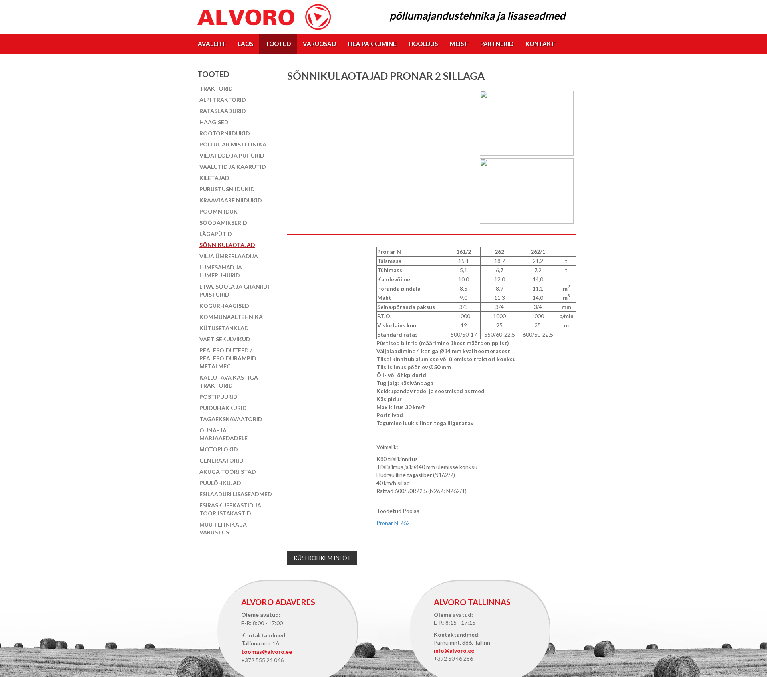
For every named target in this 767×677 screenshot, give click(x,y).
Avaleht (212, 43)
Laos (245, 43)
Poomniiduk (218, 211)
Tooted (278, 43)
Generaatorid (221, 460)
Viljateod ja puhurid (231, 155)
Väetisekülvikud (224, 339)
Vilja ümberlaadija (228, 256)
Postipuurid (218, 396)
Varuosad (319, 43)
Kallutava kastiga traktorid (228, 381)
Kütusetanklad (224, 328)
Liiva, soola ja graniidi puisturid (234, 290)
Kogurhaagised (224, 305)
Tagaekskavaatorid (230, 419)
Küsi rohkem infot (322, 557)
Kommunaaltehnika (231, 316)
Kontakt (540, 43)
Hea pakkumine (372, 43)
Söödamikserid (223, 222)
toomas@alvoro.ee (266, 651)
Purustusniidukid (227, 189)
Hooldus (423, 43)
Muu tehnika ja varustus (223, 528)
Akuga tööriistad (227, 471)
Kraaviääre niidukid (230, 200)
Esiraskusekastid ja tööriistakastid (230, 509)
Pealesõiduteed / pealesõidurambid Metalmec (227, 358)
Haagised (214, 122)
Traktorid (216, 88)
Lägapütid (215, 233)
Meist (459, 43)
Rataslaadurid (222, 110)
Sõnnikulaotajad (227, 245)
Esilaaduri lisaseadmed (235, 494)
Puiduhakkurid (223, 407)
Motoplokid (218, 449)
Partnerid (496, 43)
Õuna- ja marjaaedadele (223, 434)
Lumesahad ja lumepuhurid (220, 271)
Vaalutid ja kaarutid (232, 166)
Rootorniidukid (224, 133)
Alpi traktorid (222, 99)
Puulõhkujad (220, 482)
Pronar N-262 (393, 522)
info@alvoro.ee (454, 650)
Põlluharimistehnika (232, 144)
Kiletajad (214, 177)
